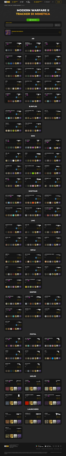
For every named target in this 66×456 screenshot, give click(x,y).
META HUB (23, 2)
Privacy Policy (38, 448)
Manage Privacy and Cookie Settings (47, 448)
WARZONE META (15, 2)
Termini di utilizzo (56, 448)
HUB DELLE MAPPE (29, 2)
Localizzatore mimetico (39, 2)
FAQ (61, 448)
